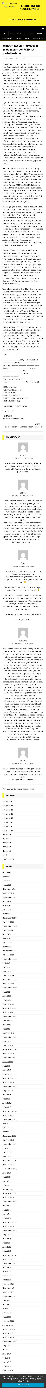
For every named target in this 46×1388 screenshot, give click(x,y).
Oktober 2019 (8, 1053)
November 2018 (9, 1078)
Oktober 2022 (8, 983)
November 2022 (9, 979)
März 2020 (6, 1041)
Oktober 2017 (8, 1115)
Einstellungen (23, 1385)
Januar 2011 (7, 1325)
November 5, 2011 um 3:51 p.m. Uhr (23, 764)
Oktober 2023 (8, 954)
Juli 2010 (6, 1349)
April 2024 (6, 942)
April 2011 (6, 1312)
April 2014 (6, 1214)
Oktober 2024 (8, 921)
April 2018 (6, 1102)
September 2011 (9, 1296)
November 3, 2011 (11, 58)
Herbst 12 (6, 842)
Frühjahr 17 (7, 830)
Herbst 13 (6, 846)
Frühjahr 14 (7, 817)
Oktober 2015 (8, 1164)
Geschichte (7, 38)
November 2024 (9, 917)
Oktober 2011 (8, 1292)
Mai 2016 (6, 1148)
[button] (42, 28)
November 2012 (9, 1255)
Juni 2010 (6, 1353)
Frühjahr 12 (7, 809)
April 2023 (6, 967)
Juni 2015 (6, 1172)
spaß (4, 855)
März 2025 (6, 913)
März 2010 (6, 1366)
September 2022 (9, 987)
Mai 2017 (6, 1123)
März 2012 (6, 1279)
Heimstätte (38, 38)
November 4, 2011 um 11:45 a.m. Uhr (23, 566)
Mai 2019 (6, 1065)
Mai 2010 (6, 1358)
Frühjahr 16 (7, 826)
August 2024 (7, 930)
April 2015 (6, 1181)
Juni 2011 (6, 1304)
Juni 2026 (6, 872)
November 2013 (9, 1222)
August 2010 (7, 1345)
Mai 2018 (6, 1098)
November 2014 (9, 1193)
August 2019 (7, 1061)
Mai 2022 (6, 991)
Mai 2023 (6, 963)
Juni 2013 (6, 1238)
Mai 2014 (6, 1209)
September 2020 (9, 1037)
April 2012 (6, 1275)
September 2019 (9, 1057)
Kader (39, 33)
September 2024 (9, 926)
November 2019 (9, 1049)
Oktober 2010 (8, 1337)
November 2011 (9, 1288)
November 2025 (9, 889)
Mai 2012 (6, 1271)
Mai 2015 (6, 1176)
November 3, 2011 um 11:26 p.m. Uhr (23, 495)
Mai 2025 (6, 905)
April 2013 (6, 1246)
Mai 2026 (6, 876)
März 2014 (6, 1218)
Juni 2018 (6, 1094)
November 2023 (9, 950)
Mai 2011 (6, 1308)
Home (4, 33)
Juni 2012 (6, 1267)
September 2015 (9, 1168)
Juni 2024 (6, 934)
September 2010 (9, 1341)
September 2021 (9, 1016)
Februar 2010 (8, 1370)
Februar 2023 (8, 975)
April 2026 (6, 880)
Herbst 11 (6, 838)
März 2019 (6, 1074)
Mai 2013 (6, 1242)
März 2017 (6, 1131)
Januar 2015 (7, 1189)
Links (27, 38)
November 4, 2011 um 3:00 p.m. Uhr (23, 643)
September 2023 (9, 959)
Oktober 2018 (8, 1082)
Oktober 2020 (8, 1033)
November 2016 (9, 1135)
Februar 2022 (8, 1004)
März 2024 (6, 946)
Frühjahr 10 (7, 801)
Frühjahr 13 (7, 813)
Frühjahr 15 (7, 822)
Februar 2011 (8, 1320)
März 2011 (6, 1316)
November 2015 (9, 1160)
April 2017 (6, 1127)
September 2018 (9, 1086)
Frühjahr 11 (7, 805)
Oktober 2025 (8, 893)
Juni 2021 (6, 1024)
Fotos (18, 38)
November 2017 (9, 1111)
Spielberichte (16, 33)
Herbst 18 (6, 850)
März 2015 (6, 1185)
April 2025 (6, 909)
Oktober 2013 (8, 1226)
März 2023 (6, 971)
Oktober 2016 (8, 1139)
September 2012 (9, 1263)
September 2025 (9, 897)
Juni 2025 (6, 901)
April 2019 (6, 1070)
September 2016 (9, 1144)
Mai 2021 (6, 1028)
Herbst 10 (6, 834)
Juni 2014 (6, 1205)
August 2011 (7, 1300)
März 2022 (6, 1000)
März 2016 (6, 1156)
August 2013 (7, 1234)
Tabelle (29, 33)
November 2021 (9, 1008)
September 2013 (9, 1230)
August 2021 (7, 1020)
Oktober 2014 (8, 1197)
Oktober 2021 (8, 1012)
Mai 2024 (6, 938)
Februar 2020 (8, 1045)
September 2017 (9, 1119)
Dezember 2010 (9, 1329)
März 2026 (6, 884)
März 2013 (6, 1250)
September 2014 (9, 1201)
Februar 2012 (8, 1284)
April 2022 (6, 995)
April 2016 (6, 1152)
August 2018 (7, 1090)
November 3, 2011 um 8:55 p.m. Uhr (23, 458)
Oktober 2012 (8, 1259)
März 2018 (6, 1107)
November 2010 (9, 1333)
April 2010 (6, 1362)
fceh (25, 58)
